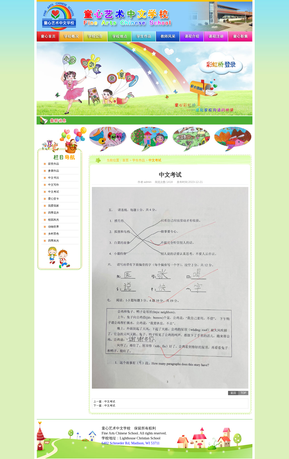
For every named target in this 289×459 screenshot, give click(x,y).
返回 (233, 392)
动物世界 (53, 226)
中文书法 (53, 177)
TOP (243, 392)
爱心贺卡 (53, 198)
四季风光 (53, 240)
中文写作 (53, 184)
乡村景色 (53, 233)
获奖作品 (53, 163)
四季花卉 (53, 212)
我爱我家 (53, 205)
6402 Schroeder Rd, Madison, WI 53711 (131, 443)
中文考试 (53, 191)
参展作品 (53, 170)
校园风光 (53, 219)
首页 (125, 160)
